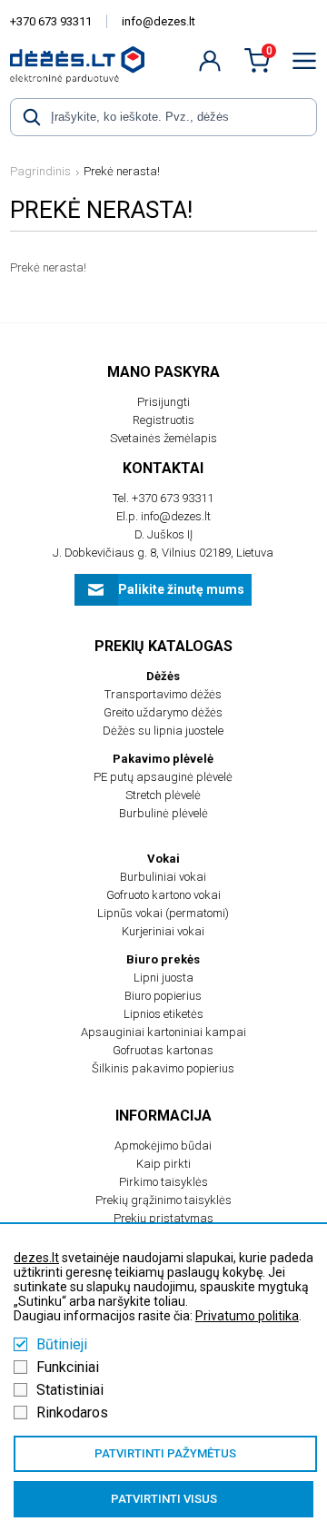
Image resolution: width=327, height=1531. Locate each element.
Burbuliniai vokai (163, 877)
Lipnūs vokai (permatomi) (163, 913)
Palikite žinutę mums (181, 589)
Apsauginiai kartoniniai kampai (163, 1032)
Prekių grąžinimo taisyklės (163, 1200)
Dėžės (163, 676)
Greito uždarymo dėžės (163, 712)
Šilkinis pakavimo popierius (163, 1068)
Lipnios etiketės (163, 1014)
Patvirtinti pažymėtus (165, 1453)
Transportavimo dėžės (163, 694)
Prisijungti (163, 402)
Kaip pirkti (163, 1163)
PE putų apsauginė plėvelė (163, 777)
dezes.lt (36, 1257)
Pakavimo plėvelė (163, 759)
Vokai (163, 858)
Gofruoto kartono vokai (163, 895)
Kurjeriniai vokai (163, 931)
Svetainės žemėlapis (163, 438)
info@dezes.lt (158, 21)
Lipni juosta (163, 977)
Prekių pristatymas (163, 1218)
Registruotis (163, 420)
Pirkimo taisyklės (163, 1182)
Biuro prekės (163, 959)
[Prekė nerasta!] (77, 65)
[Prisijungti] (210, 61)
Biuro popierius (163, 996)
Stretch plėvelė (163, 795)
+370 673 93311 (51, 21)
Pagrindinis (40, 171)
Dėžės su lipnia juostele (163, 730)
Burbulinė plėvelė (163, 813)
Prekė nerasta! (122, 171)
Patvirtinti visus (164, 1499)
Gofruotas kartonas (163, 1050)
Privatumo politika (247, 1316)
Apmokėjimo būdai (163, 1145)
